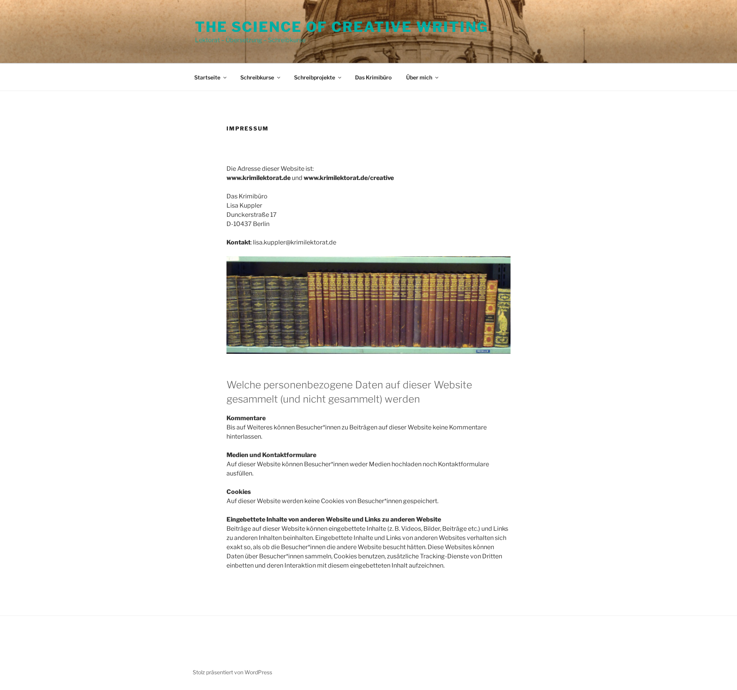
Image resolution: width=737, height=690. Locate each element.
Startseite (207, 77)
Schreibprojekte (314, 77)
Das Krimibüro (373, 77)
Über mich (419, 77)
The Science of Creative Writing (341, 26)
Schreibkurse (257, 77)
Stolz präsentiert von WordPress (232, 672)
